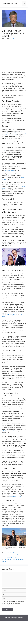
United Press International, (18, 133)
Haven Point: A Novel (15, 496)
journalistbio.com (9, 3)
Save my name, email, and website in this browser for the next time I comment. (14, 603)
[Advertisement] (14, 56)
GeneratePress (14, 618)
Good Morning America (11, 314)
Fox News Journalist (9, 553)
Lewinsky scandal (10, 170)
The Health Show (13, 313)
